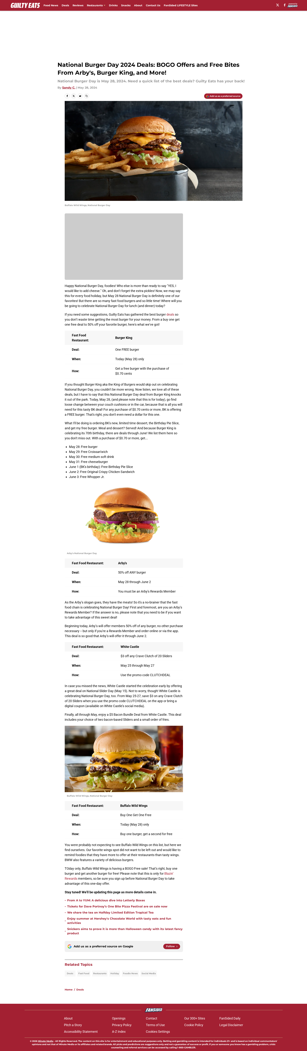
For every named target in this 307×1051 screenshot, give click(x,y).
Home (69, 989)
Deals (65, 5)
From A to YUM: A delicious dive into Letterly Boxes (106, 900)
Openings (118, 1018)
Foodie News (130, 973)
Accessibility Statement (81, 1031)
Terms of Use (155, 1025)
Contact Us (153, 5)
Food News (51, 5)
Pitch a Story (73, 1025)
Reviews (78, 5)
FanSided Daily (230, 1018)
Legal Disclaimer (231, 1025)
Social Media (149, 973)
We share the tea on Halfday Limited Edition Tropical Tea (110, 912)
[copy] (86, 95)
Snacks (125, 5)
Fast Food (83, 973)
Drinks (113, 5)
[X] (277, 5)
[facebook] (284, 5)
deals (170, 314)
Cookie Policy (193, 1025)
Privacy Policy (122, 1025)
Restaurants (95, 5)
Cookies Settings (158, 1031)
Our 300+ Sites (194, 1018)
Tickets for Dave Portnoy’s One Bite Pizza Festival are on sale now (117, 906)
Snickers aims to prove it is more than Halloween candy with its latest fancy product (125, 931)
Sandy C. (68, 87)
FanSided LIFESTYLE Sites (180, 5)
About (138, 5)
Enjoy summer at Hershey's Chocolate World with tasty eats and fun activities (119, 921)
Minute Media (45, 1041)
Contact (151, 1018)
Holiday (114, 973)
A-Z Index (119, 1031)
